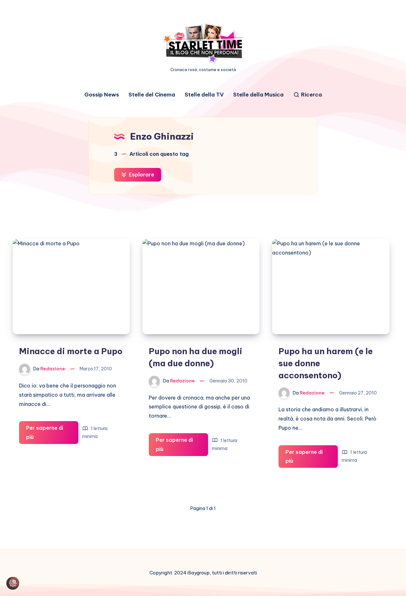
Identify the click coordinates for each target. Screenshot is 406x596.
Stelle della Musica (258, 94)
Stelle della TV (204, 94)
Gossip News (101, 94)
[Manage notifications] (14, 582)
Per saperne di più (44, 434)
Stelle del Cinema (151, 94)
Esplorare (141, 174)
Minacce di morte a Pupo (70, 351)
